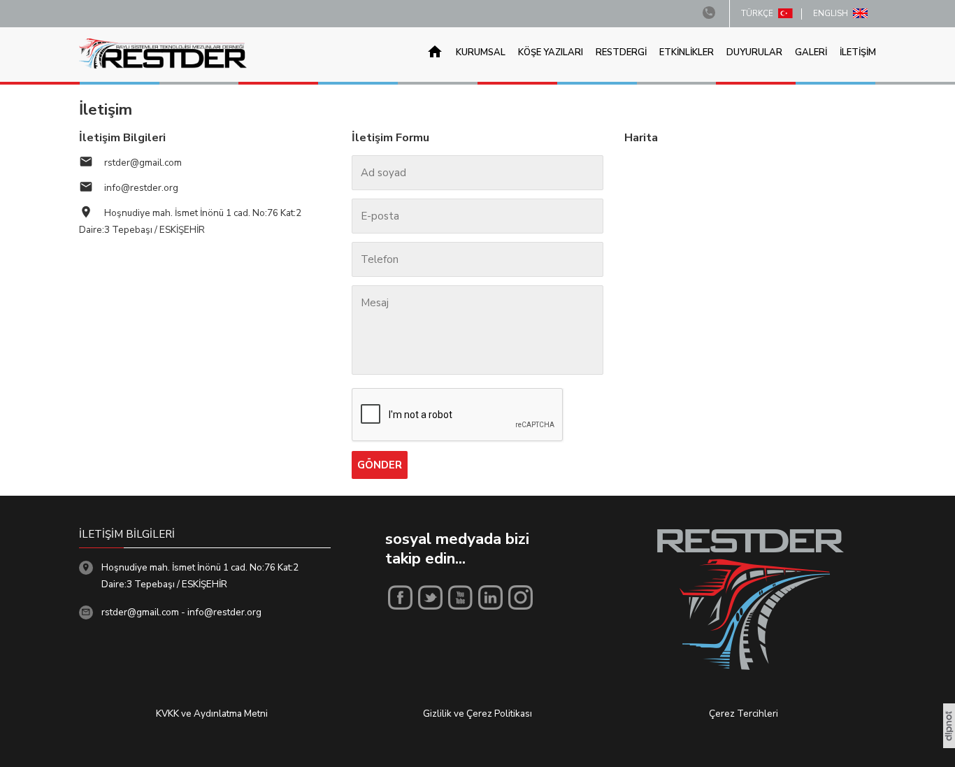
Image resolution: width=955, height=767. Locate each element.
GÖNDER (379, 465)
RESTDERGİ (621, 52)
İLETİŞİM (858, 52)
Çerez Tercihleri (743, 713)
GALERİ (811, 52)
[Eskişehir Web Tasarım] (949, 745)
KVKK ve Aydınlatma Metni (212, 713)
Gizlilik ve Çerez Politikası (477, 713)
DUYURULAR (754, 52)
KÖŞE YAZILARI (550, 52)
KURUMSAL (480, 52)
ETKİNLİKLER (686, 52)
